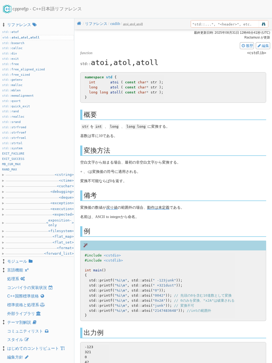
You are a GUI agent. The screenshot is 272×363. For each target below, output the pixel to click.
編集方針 (15, 357)
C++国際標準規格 (23, 296)
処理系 (13, 278)
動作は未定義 (158, 208)
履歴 (249, 46)
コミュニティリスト (25, 331)
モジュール (17, 261)
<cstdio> (112, 255)
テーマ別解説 (19, 322)
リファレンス (19, 24)
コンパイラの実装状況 (27, 287)
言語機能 (15, 270)
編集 (265, 46)
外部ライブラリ (21, 313)
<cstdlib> (113, 260)
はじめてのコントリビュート (33, 348)
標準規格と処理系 (23, 304)
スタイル (15, 339)
